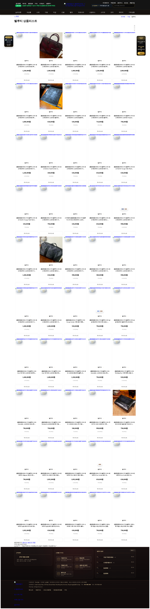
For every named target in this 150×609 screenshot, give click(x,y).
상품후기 (48, 3)
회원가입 (132, 3)
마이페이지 (106, 3)
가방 (128, 16)
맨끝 (34, 542)
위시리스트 (27, 80)
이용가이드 (38, 590)
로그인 (126, 3)
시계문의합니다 (107, 562)
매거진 (24, 3)
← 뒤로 (16, 16)
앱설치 (141, 53)
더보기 (132, 550)
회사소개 (31, 590)
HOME (123, 16)
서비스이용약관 (47, 590)
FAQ (36, 3)
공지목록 (18, 3)
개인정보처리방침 (57, 590)
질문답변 (30, 3)
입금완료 (105, 568)
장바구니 (120, 3)
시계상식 (41, 3)
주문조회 (113, 3)
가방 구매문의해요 (108, 557)
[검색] (133, 5)
